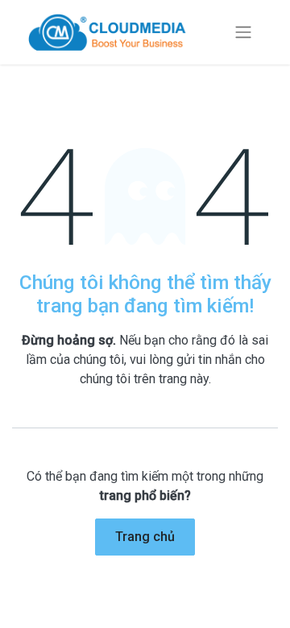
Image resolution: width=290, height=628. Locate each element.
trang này (184, 378)
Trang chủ (145, 536)
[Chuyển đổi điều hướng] (243, 33)
